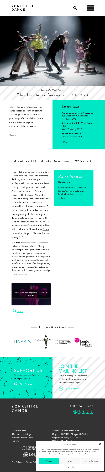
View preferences (91, 461)
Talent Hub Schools (71, 134)
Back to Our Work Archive (52, 90)
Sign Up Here (71, 389)
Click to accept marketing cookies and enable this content (31, 294)
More (65, 142)
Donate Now (64, 182)
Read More (14, 135)
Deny (70, 461)
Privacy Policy (70, 467)
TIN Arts (34, 191)
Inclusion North (33, 195)
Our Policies (17, 462)
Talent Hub (17, 172)
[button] (100, 444)
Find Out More (27, 384)
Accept (49, 461)
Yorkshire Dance (23, 7)
